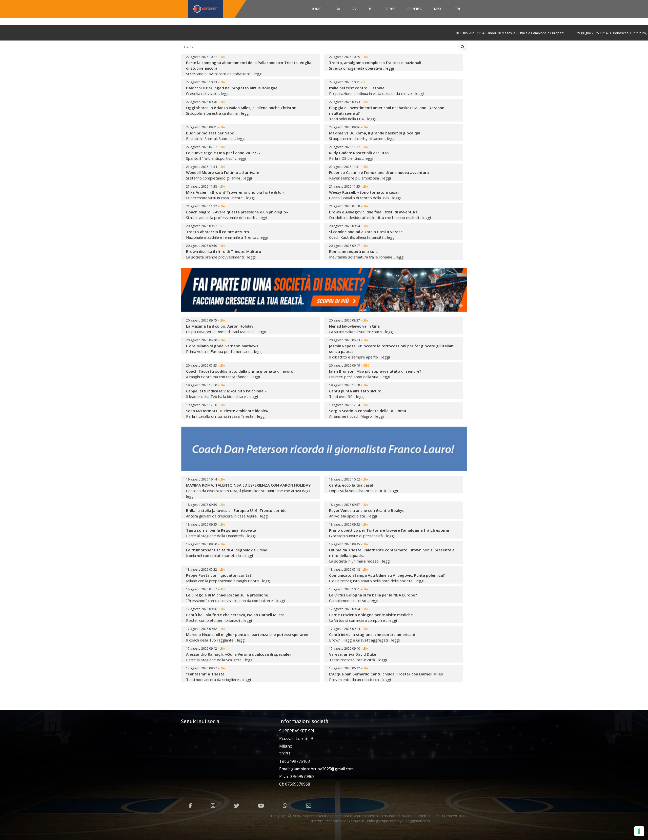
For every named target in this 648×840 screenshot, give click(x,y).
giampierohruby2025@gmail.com (322, 769)
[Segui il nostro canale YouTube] (261, 805)
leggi (258, 73)
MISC (438, 8)
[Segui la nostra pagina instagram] (213, 805)
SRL (458, 8)
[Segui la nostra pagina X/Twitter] (236, 805)
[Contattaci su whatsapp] (285, 805)
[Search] (462, 47)
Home (316, 8)
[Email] (308, 805)
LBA (336, 8)
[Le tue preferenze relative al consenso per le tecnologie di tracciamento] (639, 831)
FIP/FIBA (414, 8)
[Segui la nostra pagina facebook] (190, 805)
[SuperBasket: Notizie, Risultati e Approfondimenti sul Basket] (215, 9)
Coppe (389, 8)
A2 (354, 8)
